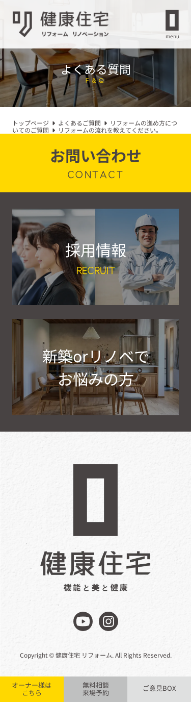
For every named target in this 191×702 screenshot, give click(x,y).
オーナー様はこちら (31, 688)
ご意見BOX (159, 688)
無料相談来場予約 (96, 688)
